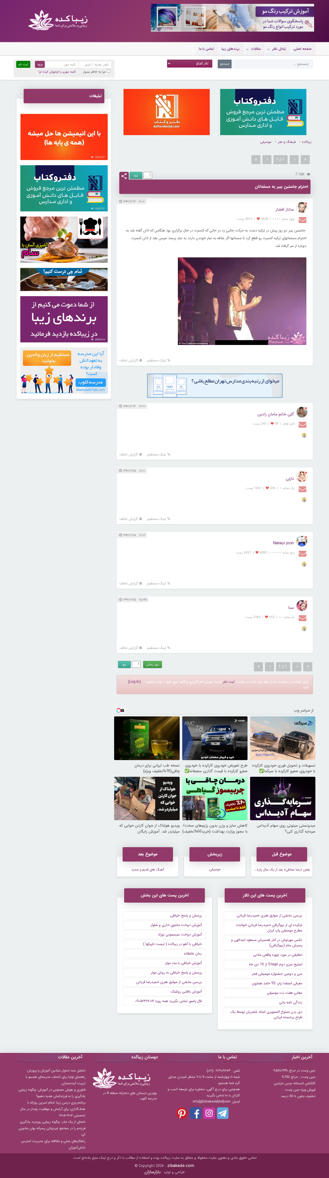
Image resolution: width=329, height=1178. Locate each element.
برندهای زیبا (231, 49)
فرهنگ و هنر (287, 142)
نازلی (290, 478)
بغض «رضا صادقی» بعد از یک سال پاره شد (281, 869)
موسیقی (265, 142)
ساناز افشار (285, 209)
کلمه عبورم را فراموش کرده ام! (57, 71)
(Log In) (134, 682)
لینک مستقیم (156, 360)
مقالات (256, 49)
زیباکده (307, 142)
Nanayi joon (283, 543)
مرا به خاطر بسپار (94, 71)
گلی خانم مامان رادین (276, 414)
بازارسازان (152, 1171)
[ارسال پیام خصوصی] (303, 219)
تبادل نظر (279, 49)
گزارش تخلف (128, 360)
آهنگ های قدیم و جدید (147, 869)
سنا (291, 607)
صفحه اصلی (303, 49)
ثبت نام (228, 682)
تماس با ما (206, 49)
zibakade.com (180, 1165)
